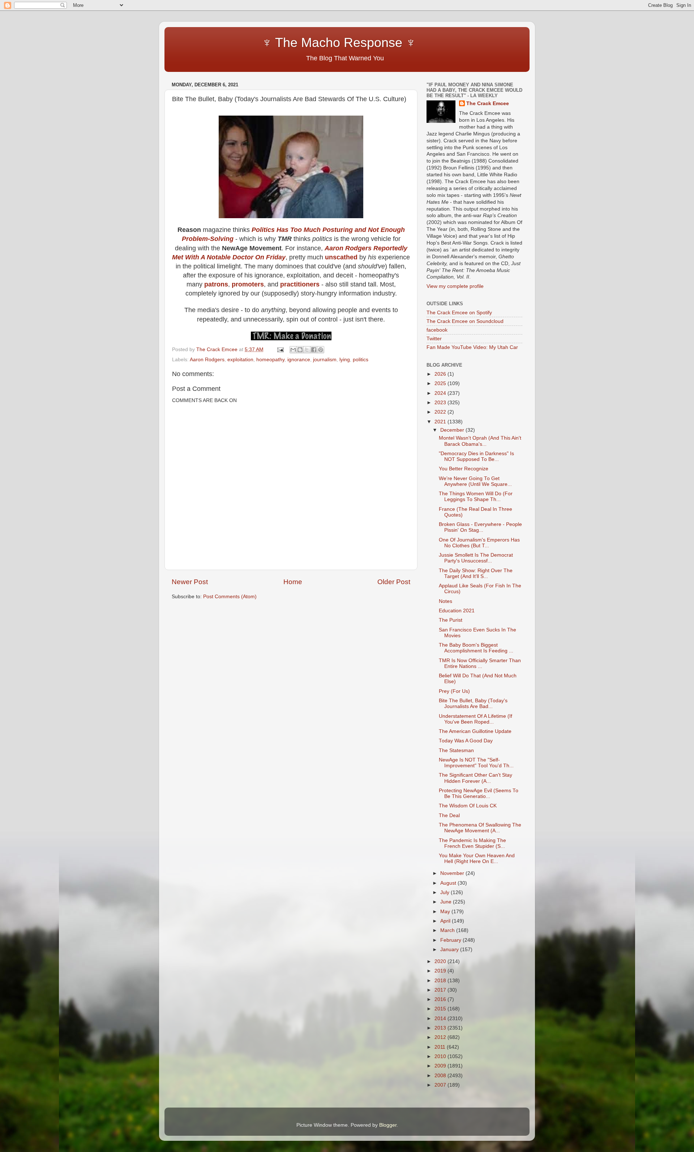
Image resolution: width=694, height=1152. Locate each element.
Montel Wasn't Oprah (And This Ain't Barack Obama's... (480, 440)
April (446, 921)
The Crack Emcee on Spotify (459, 312)
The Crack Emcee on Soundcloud (465, 321)
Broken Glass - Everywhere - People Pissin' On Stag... (480, 527)
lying (344, 359)
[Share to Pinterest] (320, 349)
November (453, 873)
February (451, 940)
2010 (440, 1056)
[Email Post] (280, 349)
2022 (440, 412)
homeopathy (270, 359)
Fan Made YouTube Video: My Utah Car (472, 347)
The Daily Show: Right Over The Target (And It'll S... (476, 573)
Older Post (393, 582)
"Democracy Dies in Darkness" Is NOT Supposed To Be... (476, 456)
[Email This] (293, 349)
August (449, 883)
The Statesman (456, 750)
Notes (445, 601)
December (453, 430)
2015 (440, 1008)
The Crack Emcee (487, 103)
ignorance (298, 359)
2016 (440, 999)
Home (292, 582)
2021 (440, 421)
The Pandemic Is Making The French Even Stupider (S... (472, 843)
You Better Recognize (463, 468)
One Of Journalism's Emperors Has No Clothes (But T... (479, 542)
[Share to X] (306, 349)
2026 (440, 374)
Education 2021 (457, 610)
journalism (325, 359)
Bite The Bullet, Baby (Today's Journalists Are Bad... (473, 703)
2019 (440, 971)
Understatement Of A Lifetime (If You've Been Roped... (475, 719)
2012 (440, 1037)
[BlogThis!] (300, 349)
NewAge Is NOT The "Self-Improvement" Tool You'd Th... (476, 762)
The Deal (449, 815)
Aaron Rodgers (207, 359)
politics (360, 359)
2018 (440, 980)
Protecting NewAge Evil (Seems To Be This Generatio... (478, 793)
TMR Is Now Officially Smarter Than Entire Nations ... (480, 663)
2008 (440, 1075)
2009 (440, 1066)
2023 (440, 402)
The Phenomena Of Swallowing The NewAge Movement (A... (480, 827)
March (448, 930)
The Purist (450, 620)
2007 (440, 1085)
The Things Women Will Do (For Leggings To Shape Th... (476, 496)
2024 (440, 393)
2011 (440, 1047)
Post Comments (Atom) (230, 596)
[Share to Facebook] (313, 349)
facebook (437, 330)
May (445, 911)
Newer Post (190, 582)
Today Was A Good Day (466, 740)
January (450, 949)
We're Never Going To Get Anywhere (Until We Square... (475, 481)
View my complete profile (455, 286)
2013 (440, 1028)
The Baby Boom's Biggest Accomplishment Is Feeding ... (476, 647)
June (446, 902)
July (445, 892)
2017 (440, 990)
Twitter (434, 338)
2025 (440, 383)
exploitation (240, 359)
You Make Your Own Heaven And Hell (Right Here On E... (477, 858)
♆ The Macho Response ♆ (295, 42)
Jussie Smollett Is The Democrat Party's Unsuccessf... (476, 558)
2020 (440, 961)
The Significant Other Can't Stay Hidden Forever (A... (475, 778)
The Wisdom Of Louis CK (468, 805)
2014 (440, 1018)
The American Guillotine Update (475, 731)
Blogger (388, 1125)
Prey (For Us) (454, 691)
